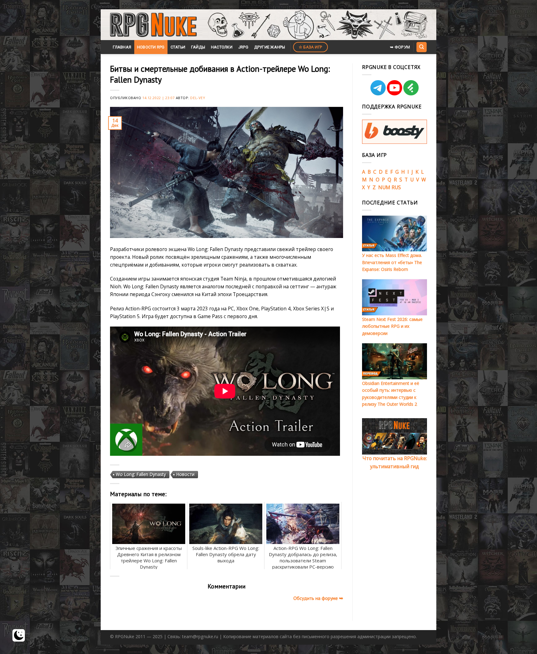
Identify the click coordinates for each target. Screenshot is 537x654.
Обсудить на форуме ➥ (318, 598)
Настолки (221, 47)
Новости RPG (151, 47)
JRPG (243, 47)
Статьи (178, 47)
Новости (185, 474)
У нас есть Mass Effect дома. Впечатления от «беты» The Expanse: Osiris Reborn (392, 262)
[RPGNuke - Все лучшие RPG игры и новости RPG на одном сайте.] (153, 24)
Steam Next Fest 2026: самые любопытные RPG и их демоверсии (392, 326)
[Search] (421, 47)
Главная (122, 47)
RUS (396, 187)
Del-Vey (197, 97)
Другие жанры (269, 47)
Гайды (198, 47)
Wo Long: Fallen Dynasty (141, 474)
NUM (384, 187)
